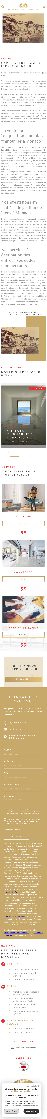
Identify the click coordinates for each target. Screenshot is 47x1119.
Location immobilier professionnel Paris (23, 999)
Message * (10, 796)
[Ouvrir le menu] (44, 6)
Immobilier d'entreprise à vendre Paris (26, 1006)
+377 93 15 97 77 (17, 723)
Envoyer (16, 837)
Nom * (7, 750)
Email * (8, 773)
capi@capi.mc (15, 729)
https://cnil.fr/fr (10, 892)
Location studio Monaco (25, 969)
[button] (17, 34)
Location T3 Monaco (23, 1032)
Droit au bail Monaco (23, 979)
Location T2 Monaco (23, 1028)
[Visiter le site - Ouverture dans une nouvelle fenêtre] (23, 1066)
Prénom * (9, 761)
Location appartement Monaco (24, 974)
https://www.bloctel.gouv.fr (15, 916)
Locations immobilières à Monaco (25, 1012)
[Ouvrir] (2, 6)
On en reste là (31, 1086)
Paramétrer (11, 1111)
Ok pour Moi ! (31, 1111)
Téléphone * (11, 785)
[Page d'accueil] (23, 6)
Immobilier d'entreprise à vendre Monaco (26, 993)
